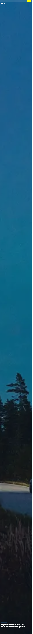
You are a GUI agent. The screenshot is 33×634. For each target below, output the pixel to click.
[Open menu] (30, 3)
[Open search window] (29, 3)
